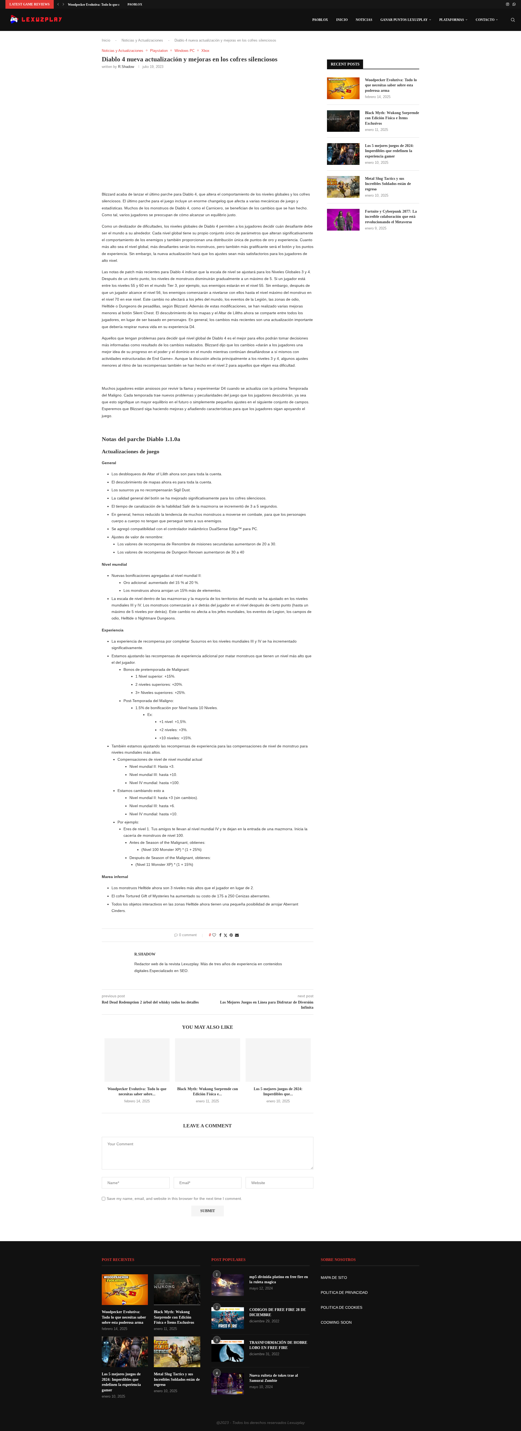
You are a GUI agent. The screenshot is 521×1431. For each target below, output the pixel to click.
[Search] (513, 20)
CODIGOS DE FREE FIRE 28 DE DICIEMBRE (277, 1312)
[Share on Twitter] (225, 935)
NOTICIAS (364, 20)
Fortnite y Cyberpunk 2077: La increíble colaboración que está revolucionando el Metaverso (391, 216)
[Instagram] (507, 4)
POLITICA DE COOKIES (341, 1307)
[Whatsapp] (514, 4)
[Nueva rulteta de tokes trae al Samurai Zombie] (227, 1384)
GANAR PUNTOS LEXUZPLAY (404, 20)
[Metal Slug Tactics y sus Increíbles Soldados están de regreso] (343, 187)
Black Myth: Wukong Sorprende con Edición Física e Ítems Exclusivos (392, 118)
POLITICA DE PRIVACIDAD (344, 1292)
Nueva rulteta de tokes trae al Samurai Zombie (273, 1378)
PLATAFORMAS (451, 20)
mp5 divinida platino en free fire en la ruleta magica (278, 1279)
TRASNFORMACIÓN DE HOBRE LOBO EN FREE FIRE (278, 1345)
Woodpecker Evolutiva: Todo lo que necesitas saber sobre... (109, 5)
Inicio (106, 40)
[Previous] (58, 4)
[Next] (63, 4)
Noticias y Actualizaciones (142, 40)
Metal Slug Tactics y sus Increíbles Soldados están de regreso (388, 184)
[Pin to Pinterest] (231, 935)
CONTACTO (485, 20)
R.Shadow (126, 67)
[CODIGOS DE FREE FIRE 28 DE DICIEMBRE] (227, 1318)
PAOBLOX (135, 4)
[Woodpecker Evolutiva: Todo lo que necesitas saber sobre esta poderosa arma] (137, 1060)
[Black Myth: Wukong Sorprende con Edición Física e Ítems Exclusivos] (207, 1060)
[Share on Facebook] (220, 935)
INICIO (342, 20)
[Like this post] (214, 935)
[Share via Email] (237, 935)
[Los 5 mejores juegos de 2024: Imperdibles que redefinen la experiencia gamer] (278, 1060)
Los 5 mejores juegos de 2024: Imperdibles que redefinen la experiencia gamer (389, 151)
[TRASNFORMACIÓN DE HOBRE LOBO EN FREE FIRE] (227, 1351)
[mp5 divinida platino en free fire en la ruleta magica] (227, 1285)
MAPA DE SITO (334, 1277)
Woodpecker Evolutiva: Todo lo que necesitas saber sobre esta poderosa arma (391, 85)
